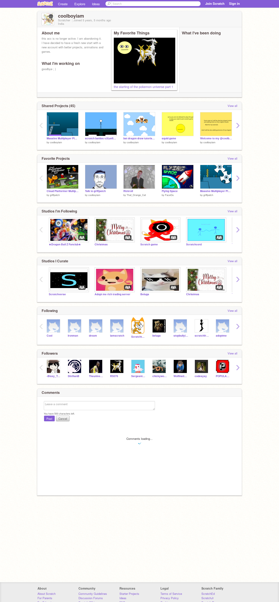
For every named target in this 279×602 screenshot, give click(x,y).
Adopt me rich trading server (112, 294)
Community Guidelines (92, 594)
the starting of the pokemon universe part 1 (143, 86)
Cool (49, 335)
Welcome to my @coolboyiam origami (216, 138)
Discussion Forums (90, 598)
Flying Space (170, 191)
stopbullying (181, 335)
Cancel (62, 419)
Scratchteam (138, 337)
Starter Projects (129, 594)
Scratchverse (57, 294)
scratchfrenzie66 (202, 335)
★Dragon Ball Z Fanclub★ (65, 244)
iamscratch (117, 335)
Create (63, 4)
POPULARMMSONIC (223, 376)
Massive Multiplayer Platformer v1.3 (216, 191)
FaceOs (169, 195)
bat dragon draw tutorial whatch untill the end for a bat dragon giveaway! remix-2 (139, 138)
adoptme (221, 335)
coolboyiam (56, 142)
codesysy (201, 376)
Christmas (101, 244)
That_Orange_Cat (136, 195)
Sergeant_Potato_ (138, 376)
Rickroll (128, 191)
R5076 (114, 376)
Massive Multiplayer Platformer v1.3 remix (62, 138)
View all (232, 106)
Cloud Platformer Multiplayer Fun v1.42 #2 (62, 191)
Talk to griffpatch (95, 191)
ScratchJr (207, 598)
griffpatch (55, 195)
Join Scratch (215, 3)
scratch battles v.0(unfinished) (101, 138)
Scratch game (149, 244)
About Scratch (46, 594)
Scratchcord (194, 244)
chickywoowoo (159, 376)
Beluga (144, 294)
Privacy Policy (169, 598)
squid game (169, 138)
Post (49, 419)
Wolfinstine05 (181, 376)
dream (93, 335)
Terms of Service (171, 594)
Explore (79, 4)
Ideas (96, 4)
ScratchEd (208, 594)
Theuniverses (96, 376)
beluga (156, 335)
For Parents (44, 598)
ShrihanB (73, 376)
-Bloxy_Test (54, 376)
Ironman (73, 335)
